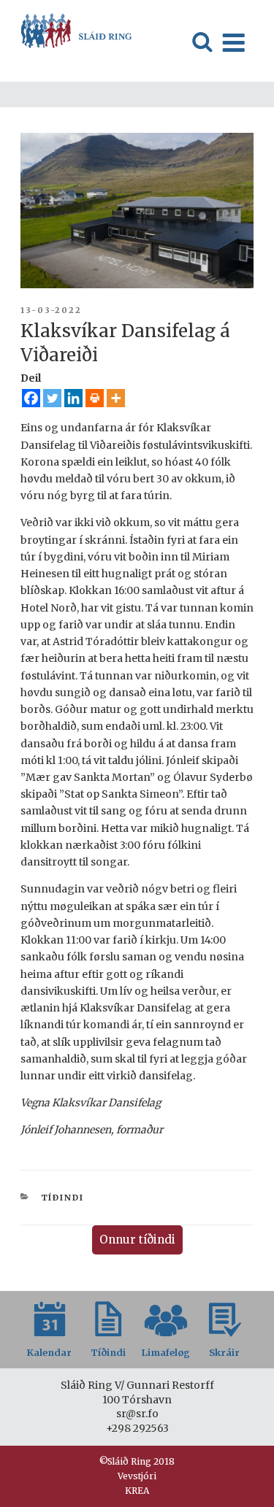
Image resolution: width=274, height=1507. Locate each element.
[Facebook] (31, 398)
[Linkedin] (73, 398)
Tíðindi (63, 1197)
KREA (137, 1490)
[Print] (94, 398)
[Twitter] (52, 398)
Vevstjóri (137, 1476)
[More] (116, 398)
